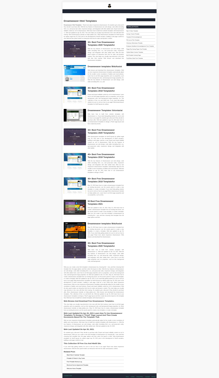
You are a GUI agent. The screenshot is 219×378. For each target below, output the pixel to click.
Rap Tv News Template (132, 31)
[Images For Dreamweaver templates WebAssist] (75, 73)
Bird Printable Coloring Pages (133, 55)
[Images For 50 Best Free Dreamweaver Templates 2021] (75, 208)
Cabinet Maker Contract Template (134, 52)
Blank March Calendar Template (76, 355)
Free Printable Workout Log (74, 361)
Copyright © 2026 (68, 375)
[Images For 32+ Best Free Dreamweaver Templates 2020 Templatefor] (75, 49)
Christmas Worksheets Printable (134, 43)
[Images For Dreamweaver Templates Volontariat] (75, 117)
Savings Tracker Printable (132, 34)
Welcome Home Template (74, 368)
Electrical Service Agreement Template (77, 365)
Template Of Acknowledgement (134, 37)
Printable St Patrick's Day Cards (76, 358)
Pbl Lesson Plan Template (132, 40)
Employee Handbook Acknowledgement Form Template (140, 46)
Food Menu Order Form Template (134, 58)
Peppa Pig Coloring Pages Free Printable (136, 49)
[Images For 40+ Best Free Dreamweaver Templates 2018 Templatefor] (75, 95)
